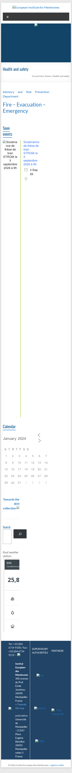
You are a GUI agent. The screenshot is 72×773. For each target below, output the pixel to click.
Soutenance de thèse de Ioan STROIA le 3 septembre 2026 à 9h (31, 153)
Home (48, 76)
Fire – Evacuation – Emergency (24, 107)
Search (6, 527)
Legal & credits (57, 765)
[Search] (20, 533)
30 (12, 483)
